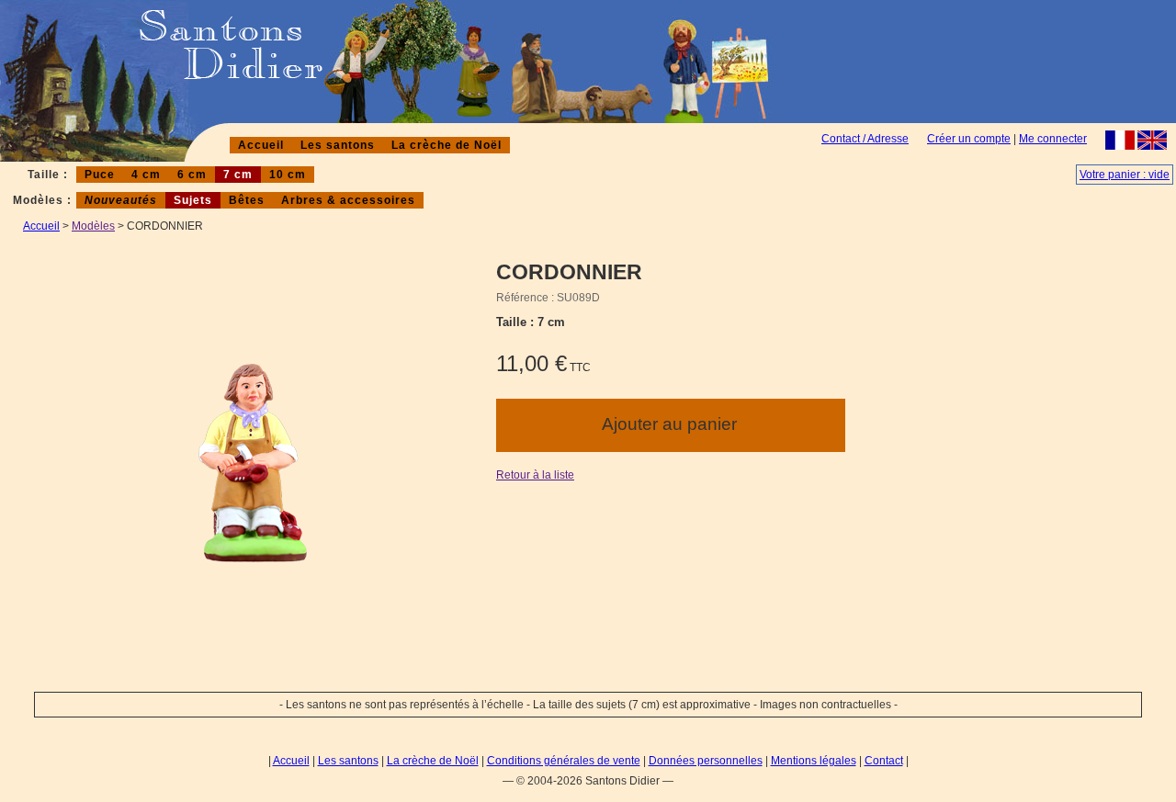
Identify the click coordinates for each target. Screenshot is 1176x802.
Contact (884, 760)
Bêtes (247, 200)
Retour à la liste (535, 475)
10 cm (287, 174)
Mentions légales (813, 760)
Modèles (93, 226)
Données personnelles (706, 760)
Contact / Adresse (865, 138)
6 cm (192, 174)
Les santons (337, 145)
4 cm (146, 174)
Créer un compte (969, 138)
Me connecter (1053, 138)
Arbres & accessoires (348, 200)
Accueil (261, 145)
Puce (100, 174)
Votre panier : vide (1125, 174)
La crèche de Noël (446, 145)
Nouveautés (121, 200)
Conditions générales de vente (563, 760)
